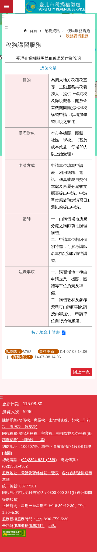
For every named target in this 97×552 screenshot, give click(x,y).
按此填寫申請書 (46, 332)
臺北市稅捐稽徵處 (55, 6)
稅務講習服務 (77, 36)
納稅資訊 (52, 31)
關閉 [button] (6, 6)
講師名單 (48, 68)
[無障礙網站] (14, 536)
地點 (52, 525)
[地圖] (7, 453)
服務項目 (36, 525)
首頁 (33, 31)
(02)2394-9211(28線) (39, 460)
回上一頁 (81, 372)
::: (3, 16)
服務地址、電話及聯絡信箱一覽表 (30, 473)
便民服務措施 (78, 31)
